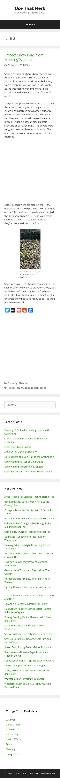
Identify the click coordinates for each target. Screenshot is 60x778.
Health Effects (13, 739)
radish (35, 387)
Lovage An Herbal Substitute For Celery (25, 603)
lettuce (12, 387)
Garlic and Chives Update (17, 447)
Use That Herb (30, 8)
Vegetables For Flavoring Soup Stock (24, 678)
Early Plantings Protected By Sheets (23, 466)
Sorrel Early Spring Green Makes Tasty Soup (28, 647)
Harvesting (12, 734)
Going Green (13, 724)
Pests (9, 744)
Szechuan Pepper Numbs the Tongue (25, 665)
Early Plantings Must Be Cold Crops (23, 461)
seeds (43, 387)
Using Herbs (13, 754)
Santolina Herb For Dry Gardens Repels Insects (29, 634)
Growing (12, 383)
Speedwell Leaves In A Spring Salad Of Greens (29, 660)
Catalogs (10, 719)
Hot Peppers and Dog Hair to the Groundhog (29, 456)
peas (27, 387)
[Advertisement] (30, 172)
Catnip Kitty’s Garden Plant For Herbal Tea (27, 531)
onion (20, 387)
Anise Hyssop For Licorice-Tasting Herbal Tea (29, 496)
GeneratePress (47, 773)
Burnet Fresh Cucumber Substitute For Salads (29, 518)
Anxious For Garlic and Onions (20, 451)
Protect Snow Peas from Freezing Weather (23, 57)
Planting (23, 383)
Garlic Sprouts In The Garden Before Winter (28, 471)
